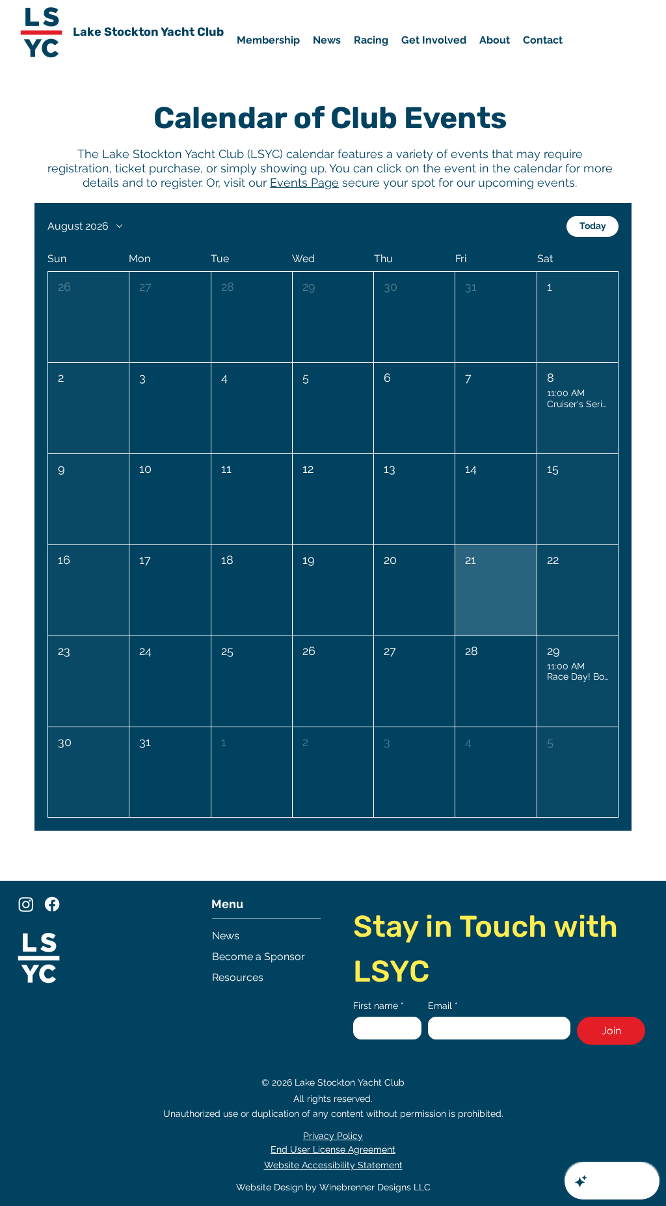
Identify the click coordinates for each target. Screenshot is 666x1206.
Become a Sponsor (258, 956)
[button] (434, 40)
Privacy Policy (333, 1136)
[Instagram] (26, 904)
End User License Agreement (333, 1149)
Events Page (304, 182)
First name (378, 1005)
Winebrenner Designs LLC (375, 1187)
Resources (237, 977)
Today (592, 226)
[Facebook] (52, 904)
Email (443, 1005)
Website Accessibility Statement (333, 1165)
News (225, 936)
